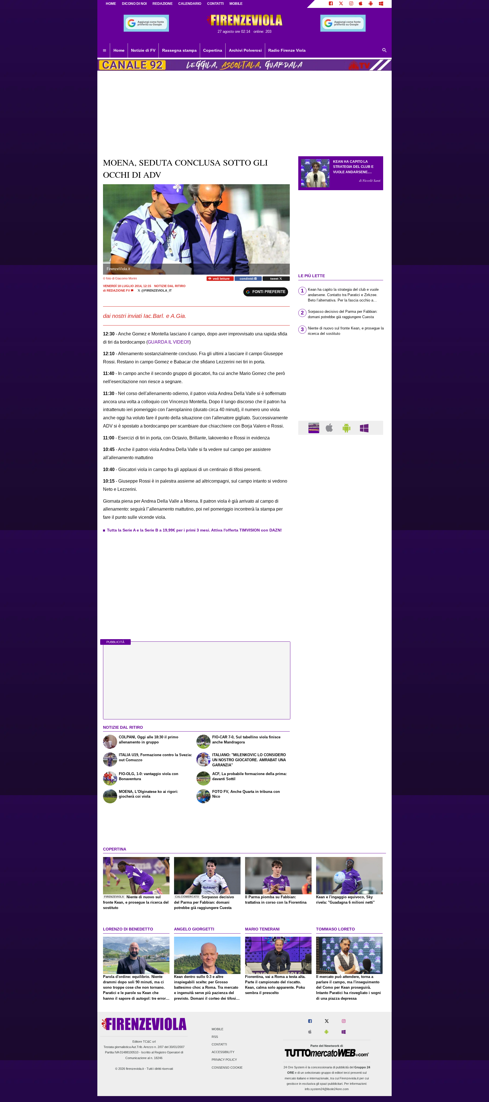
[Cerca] (384, 50)
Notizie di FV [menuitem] (143, 50)
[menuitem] (104, 50)
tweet (274, 278)
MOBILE (236, 3)
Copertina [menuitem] (212, 50)
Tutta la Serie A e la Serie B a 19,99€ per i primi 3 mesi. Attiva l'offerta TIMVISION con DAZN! (194, 530)
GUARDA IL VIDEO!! (168, 342)
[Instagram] (351, 4)
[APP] (314, 427)
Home (111, 3)
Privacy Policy (224, 1060)
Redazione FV (118, 290)
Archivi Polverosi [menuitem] (245, 50)
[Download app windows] (381, 4)
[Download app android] (371, 4)
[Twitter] (341, 4)
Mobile (217, 1029)
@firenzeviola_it (156, 290)
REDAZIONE (163, 3)
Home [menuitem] (119, 50)
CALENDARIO (189, 3)
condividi (247, 278)
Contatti (219, 1044)
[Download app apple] (360, 4)
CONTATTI (215, 3)
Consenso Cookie (227, 1067)
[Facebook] (330, 4)
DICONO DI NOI (134, 3)
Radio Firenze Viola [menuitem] (287, 50)
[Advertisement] (340, 658)
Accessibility (223, 1052)
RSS (215, 1036)
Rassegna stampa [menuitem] (179, 50)
